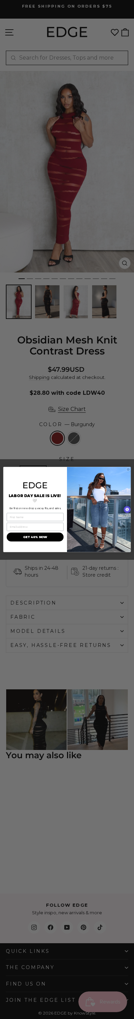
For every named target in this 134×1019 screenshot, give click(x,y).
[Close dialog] (128, 469)
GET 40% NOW (35, 537)
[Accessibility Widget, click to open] (127, 509)
